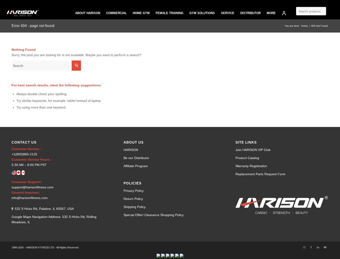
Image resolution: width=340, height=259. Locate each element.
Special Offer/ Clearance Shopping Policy (154, 215)
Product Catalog (247, 158)
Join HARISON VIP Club (253, 150)
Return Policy (133, 199)
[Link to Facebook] (311, 247)
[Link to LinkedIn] (318, 247)
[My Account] (284, 13)
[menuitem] (87, 13)
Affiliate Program (136, 166)
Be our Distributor (136, 158)
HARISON (131, 150)
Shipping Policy (135, 207)
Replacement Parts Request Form (260, 174)
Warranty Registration (251, 166)
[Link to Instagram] (304, 247)
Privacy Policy (134, 191)
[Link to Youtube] (324, 247)
